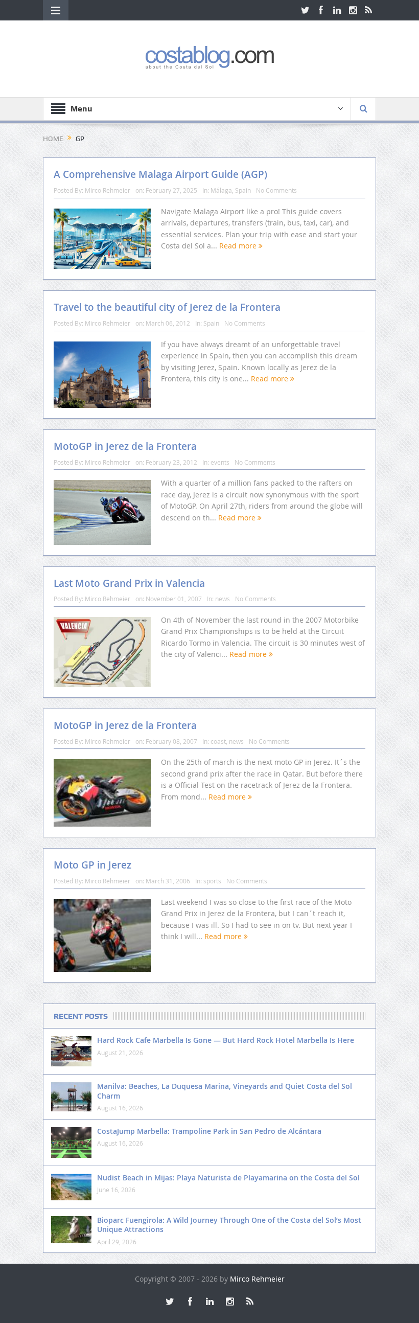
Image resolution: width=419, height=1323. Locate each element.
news (222, 599)
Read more (239, 245)
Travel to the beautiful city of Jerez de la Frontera (167, 307)
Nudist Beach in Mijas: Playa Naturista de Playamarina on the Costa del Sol (228, 1177)
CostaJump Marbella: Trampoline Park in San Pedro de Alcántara (209, 1131)
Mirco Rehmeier (107, 190)
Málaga (221, 190)
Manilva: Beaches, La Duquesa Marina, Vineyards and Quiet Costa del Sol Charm (224, 1090)
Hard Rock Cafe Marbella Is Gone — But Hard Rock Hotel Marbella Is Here (225, 1040)
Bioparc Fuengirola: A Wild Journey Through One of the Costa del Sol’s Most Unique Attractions (229, 1224)
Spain (243, 190)
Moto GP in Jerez (92, 865)
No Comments (276, 190)
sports (212, 881)
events (220, 462)
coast (218, 741)
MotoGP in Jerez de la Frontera (125, 446)
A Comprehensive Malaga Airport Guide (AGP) (160, 174)
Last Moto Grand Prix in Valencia (129, 583)
